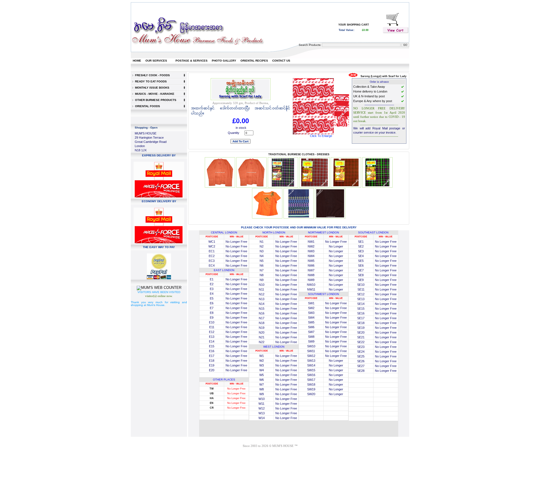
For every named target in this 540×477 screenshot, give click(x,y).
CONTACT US (281, 60)
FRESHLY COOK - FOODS (151, 75)
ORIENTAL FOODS (146, 106)
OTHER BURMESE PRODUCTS (154, 100)
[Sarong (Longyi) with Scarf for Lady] (321, 133)
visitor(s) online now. (159, 296)
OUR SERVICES (156, 60)
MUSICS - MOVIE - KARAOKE (153, 93)
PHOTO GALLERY (224, 60)
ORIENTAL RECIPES (254, 60)
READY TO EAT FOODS (150, 81)
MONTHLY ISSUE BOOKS (151, 87)
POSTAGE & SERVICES (192, 60)
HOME (137, 60)
